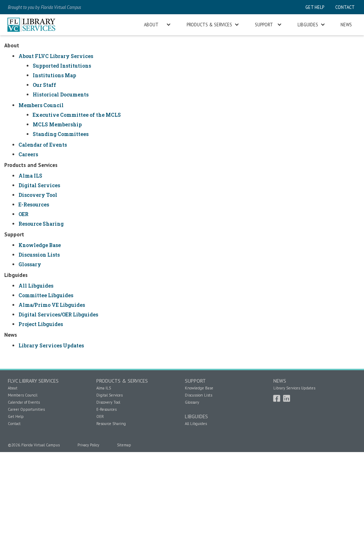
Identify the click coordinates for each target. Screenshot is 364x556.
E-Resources (33, 204)
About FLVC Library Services (55, 56)
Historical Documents (61, 94)
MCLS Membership (57, 124)
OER (23, 214)
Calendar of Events (42, 144)
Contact (14, 423)
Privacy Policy (88, 444)
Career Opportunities (26, 409)
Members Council (41, 105)
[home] (31, 24)
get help (314, 7)
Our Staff (44, 85)
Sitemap (124, 444)
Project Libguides (40, 324)
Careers (28, 154)
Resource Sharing (41, 223)
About (12, 387)
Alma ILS (30, 175)
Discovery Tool (37, 195)
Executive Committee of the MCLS (77, 114)
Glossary (29, 264)
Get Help (16, 416)
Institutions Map (54, 75)
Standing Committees (61, 134)
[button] (156, 24)
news (346, 24)
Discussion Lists (39, 254)
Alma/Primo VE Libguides (51, 304)
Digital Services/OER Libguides (58, 314)
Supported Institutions (62, 65)
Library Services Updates (51, 345)
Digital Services (39, 185)
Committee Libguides (45, 295)
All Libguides (35, 285)
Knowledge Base (39, 245)
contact (344, 7)
